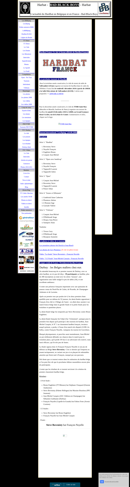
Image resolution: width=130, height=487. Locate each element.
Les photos (26, 94)
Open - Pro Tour (26, 77)
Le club (26, 133)
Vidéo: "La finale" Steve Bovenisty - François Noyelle (59, 254)
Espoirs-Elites (26, 110)
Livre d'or (26, 173)
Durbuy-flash (26, 147)
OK (102, 481)
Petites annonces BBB (26, 27)
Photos (26, 64)
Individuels (26, 84)
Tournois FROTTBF (26, 127)
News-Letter (26, 180)
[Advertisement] (65, 35)
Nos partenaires (26, 213)
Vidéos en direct (26, 203)
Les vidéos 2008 (26, 104)
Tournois (26, 81)
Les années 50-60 (26, 197)
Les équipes (26, 121)
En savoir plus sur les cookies (111, 481)
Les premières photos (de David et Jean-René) (56, 245)
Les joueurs (26, 137)
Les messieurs (26, 117)
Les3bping (26, 24)
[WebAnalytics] (65, 435)
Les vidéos (26, 101)
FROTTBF (26, 124)
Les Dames (26, 50)
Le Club (26, 47)
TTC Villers (26, 150)
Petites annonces (26, 210)
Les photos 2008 (26, 97)
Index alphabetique (26, 183)
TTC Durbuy (26, 130)
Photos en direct (26, 200)
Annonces (26, 163)
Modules (26, 170)
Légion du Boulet (26, 37)
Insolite (26, 207)
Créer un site (70, 485)
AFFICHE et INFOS (56, 94)
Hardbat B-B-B (26, 34)
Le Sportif (26, 68)
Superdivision (26, 61)
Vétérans (26, 88)
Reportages (26, 91)
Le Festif (26, 71)
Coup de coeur (26, 107)
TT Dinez (26, 40)
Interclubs (26, 57)
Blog (26, 187)
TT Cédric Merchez (26, 193)
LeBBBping (26, 30)
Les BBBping (26, 21)
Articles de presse (26, 160)
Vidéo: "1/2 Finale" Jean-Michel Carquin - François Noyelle (61, 259)
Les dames (26, 114)
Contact (26, 177)
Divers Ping (26, 190)
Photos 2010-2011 (26, 167)
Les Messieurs (26, 54)
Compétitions (26, 74)
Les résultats (26, 143)
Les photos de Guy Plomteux (50, 250)
